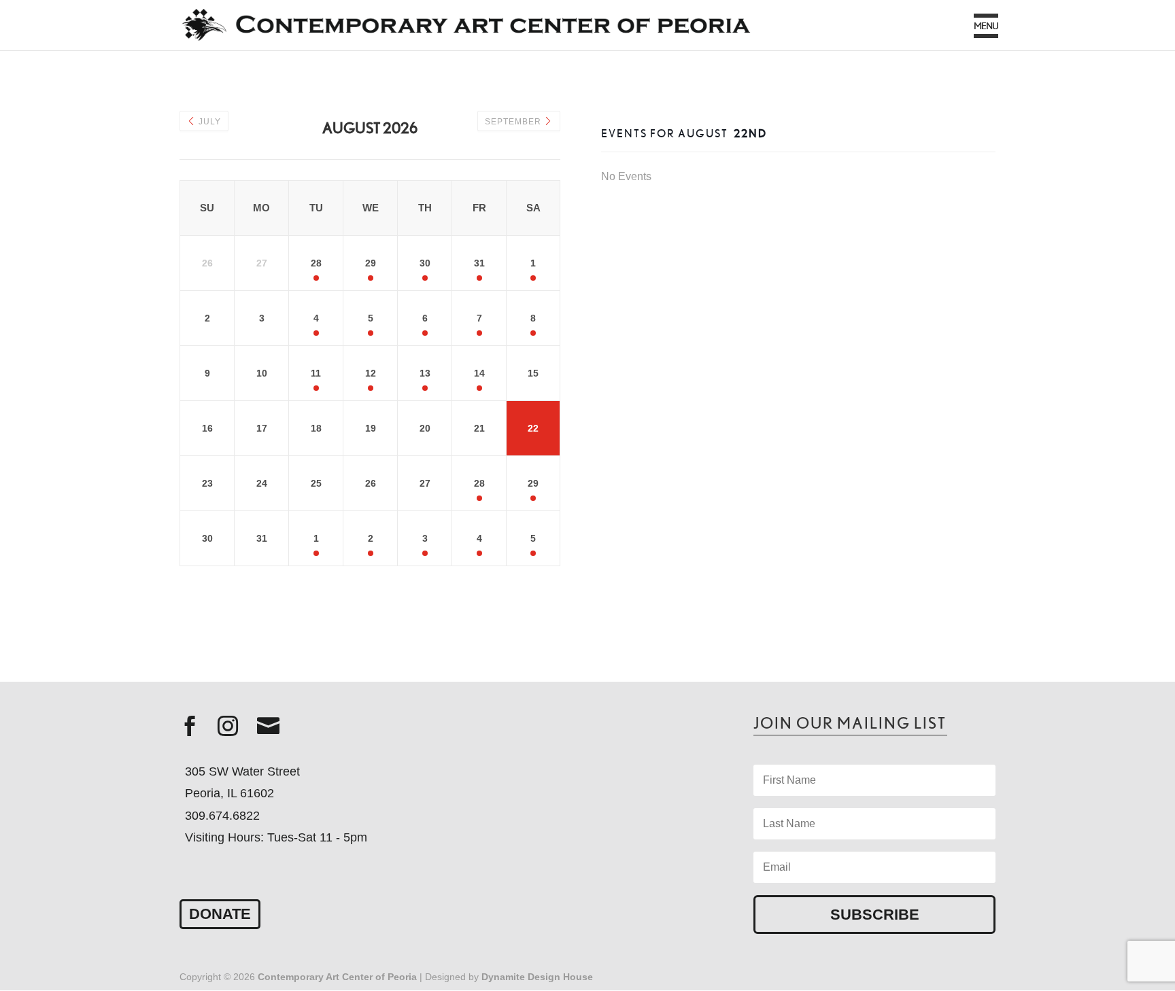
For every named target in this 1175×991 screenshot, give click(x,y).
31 (479, 263)
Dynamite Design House (537, 976)
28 (316, 263)
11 (316, 373)
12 (370, 373)
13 (425, 373)
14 (479, 373)
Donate (220, 913)
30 (425, 263)
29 (370, 263)
